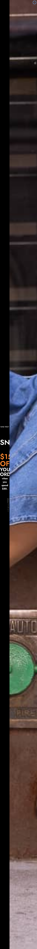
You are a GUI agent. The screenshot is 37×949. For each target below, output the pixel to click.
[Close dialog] (34, 2)
